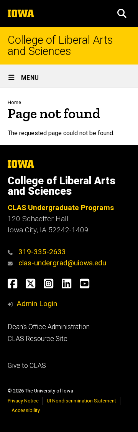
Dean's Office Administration (49, 327)
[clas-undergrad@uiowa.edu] (12, 262)
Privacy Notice (23, 401)
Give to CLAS (27, 365)
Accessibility (26, 410)
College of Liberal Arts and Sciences (60, 46)
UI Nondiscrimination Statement (81, 401)
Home (14, 102)
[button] (122, 13)
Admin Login (36, 303)
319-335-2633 (42, 251)
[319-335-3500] (12, 251)
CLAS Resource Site (37, 339)
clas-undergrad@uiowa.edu (62, 262)
